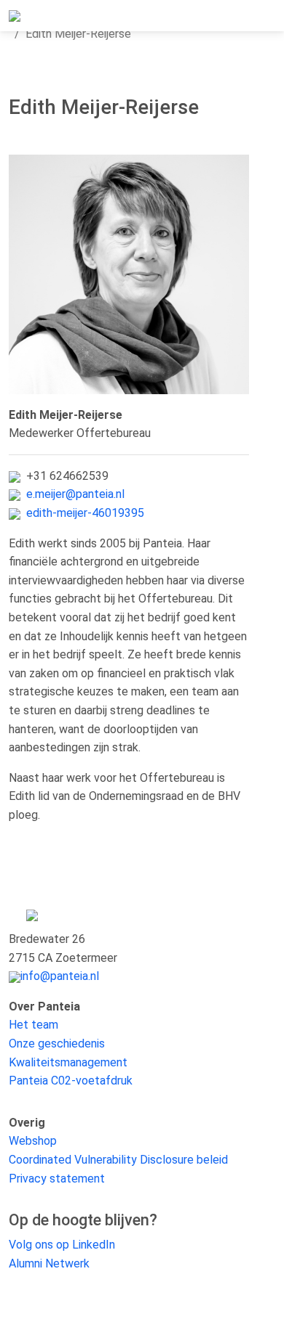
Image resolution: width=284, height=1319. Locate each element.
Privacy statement (57, 1178)
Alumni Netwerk (49, 1263)
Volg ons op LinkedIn (62, 1244)
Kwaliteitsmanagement (68, 1062)
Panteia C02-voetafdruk (71, 1080)
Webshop (33, 1141)
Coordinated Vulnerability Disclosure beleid (118, 1160)
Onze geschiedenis (57, 1043)
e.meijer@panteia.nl (75, 494)
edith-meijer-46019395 (85, 513)
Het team (33, 1025)
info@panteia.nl (59, 976)
